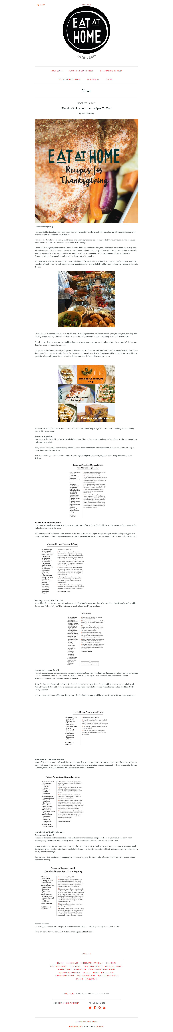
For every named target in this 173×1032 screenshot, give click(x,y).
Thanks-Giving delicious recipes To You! (86, 108)
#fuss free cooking (114, 966)
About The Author (90, 1022)
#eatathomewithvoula (93, 966)
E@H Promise (93, 79)
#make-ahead (80, 969)
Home (66, 993)
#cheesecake (72, 963)
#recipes (86, 972)
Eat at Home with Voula (69, 1003)
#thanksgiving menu (86, 975)
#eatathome (74, 966)
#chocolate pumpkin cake (92, 963)
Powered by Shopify (75, 1026)
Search (79, 1022)
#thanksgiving (107, 972)
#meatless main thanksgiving (102, 969)
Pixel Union (100, 1026)
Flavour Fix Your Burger (81, 71)
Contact (110, 79)
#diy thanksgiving (58, 966)
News (86, 90)
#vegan (79, 979)
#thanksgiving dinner (64, 975)
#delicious (111, 963)
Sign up (89, 4)
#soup (96, 972)
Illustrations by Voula (111, 71)
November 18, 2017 (87, 103)
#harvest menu (65, 969)
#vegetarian (91, 979)
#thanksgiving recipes (108, 975)
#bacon (60, 963)
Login (83, 4)
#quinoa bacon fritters (69, 972)
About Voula (57, 71)
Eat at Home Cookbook (70, 79)
